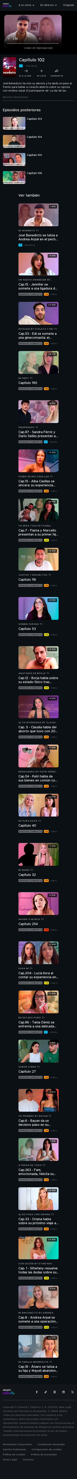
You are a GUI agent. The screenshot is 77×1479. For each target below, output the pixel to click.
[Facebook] (36, 1392)
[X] (72, 1392)
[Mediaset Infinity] (7, 5)
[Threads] (54, 1392)
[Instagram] (63, 1392)
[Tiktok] (45, 1392)
